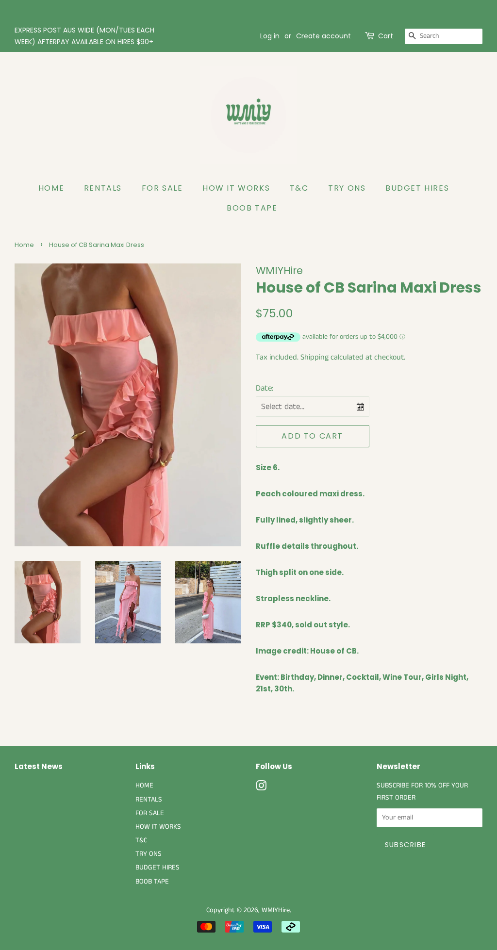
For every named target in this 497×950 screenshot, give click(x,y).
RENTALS (103, 188)
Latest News (39, 766)
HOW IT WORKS (236, 188)
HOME (51, 188)
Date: (264, 388)
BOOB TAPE (252, 207)
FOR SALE (162, 188)
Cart (385, 36)
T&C (299, 188)
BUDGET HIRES (417, 188)
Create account (323, 36)
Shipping (314, 357)
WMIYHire (276, 910)
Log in (270, 36)
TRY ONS (346, 188)
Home (24, 245)
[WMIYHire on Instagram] (261, 788)
